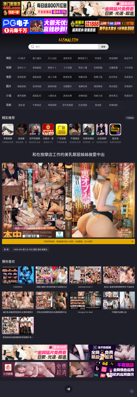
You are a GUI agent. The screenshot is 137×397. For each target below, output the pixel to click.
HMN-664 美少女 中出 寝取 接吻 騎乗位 (30, 249)
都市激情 (21, 95)
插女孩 (21, 105)
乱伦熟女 (113, 76)
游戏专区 (67, 58)
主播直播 (113, 67)
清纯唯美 (98, 86)
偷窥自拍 (21, 86)
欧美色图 (52, 86)
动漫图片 (67, 86)
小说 (8, 95)
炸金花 (98, 58)
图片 (8, 86)
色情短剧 (113, 105)
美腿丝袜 (83, 86)
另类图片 (128, 86)
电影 (8, 77)
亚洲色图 (37, 86)
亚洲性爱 (21, 76)
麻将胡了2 (83, 58)
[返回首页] (132, 391)
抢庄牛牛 (128, 58)
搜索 (103, 46)
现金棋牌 (113, 58)
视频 (8, 67)
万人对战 (52, 58)
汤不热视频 (67, 105)
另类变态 (128, 76)
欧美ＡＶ (52, 67)
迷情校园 (83, 95)
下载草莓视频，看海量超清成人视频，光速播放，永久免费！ (68, 241)
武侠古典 (67, 95)
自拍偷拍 (37, 67)
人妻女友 (52, 95)
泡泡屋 (98, 105)
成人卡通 (52, 76)
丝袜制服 (98, 67)
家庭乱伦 (37, 95)
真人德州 (37, 58)
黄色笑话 (113, 95)
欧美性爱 (67, 76)
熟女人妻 (83, 67)
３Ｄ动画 (67, 67)
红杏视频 (83, 105)
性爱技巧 (128, 95)
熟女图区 (113, 86)
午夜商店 (37, 105)
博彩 (8, 58)
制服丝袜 (83, 76)
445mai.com (68, 40)
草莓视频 (52, 105)
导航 (8, 105)
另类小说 (98, 95)
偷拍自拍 (37, 76)
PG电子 (21, 58)
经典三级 (98, 76)
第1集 (6, 249)
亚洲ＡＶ (21, 67)
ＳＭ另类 (128, 67)
